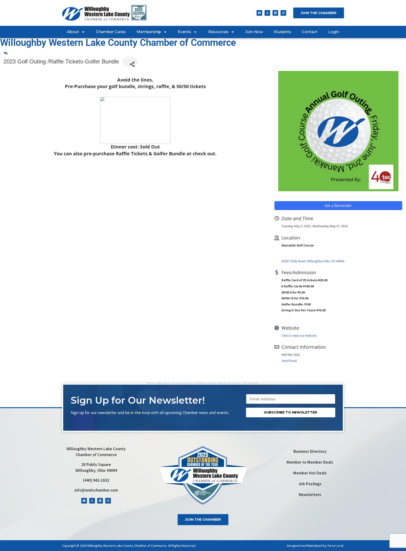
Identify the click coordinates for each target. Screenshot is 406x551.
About (73, 32)
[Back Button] (6, 53)
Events (184, 32)
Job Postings (309, 483)
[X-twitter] (267, 13)
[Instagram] (283, 13)
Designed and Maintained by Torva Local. (315, 545)
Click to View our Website (298, 335)
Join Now (254, 32)
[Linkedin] (275, 13)
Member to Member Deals (310, 462)
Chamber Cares (111, 32)
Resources (218, 32)
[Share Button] (129, 61)
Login (333, 32)
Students (282, 32)
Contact (309, 32)
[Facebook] (259, 13)
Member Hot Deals (310, 473)
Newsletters (310, 494)
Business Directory (310, 451)
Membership (149, 32)
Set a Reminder (338, 205)
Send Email (289, 361)
